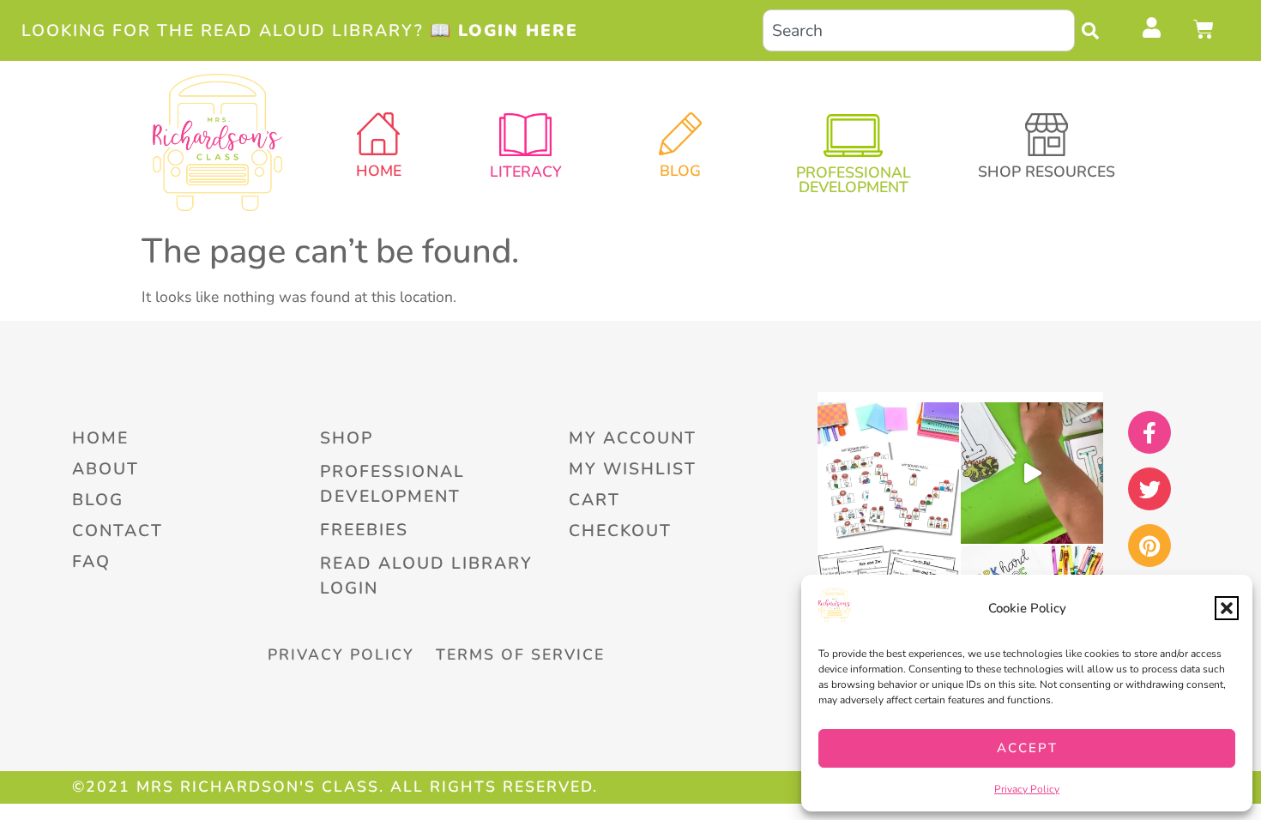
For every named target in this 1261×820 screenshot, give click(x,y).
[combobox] (919, 30)
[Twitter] (1149, 488)
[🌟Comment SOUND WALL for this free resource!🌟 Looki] (888, 473)
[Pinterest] (1149, 545)
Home (378, 170)
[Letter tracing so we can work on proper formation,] (1031, 473)
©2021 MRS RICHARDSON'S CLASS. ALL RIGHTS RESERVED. (335, 786)
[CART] (1204, 29)
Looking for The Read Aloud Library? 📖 (299, 30)
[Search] (1094, 30)
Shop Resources (1046, 171)
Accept (1027, 748)
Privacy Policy (1026, 789)
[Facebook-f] (1149, 432)
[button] (1226, 608)
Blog (680, 170)
